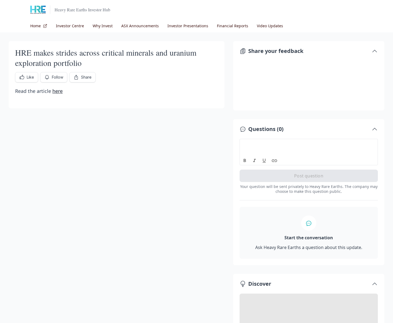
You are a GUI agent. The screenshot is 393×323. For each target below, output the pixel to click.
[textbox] (308, 144)
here (57, 91)
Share (86, 77)
